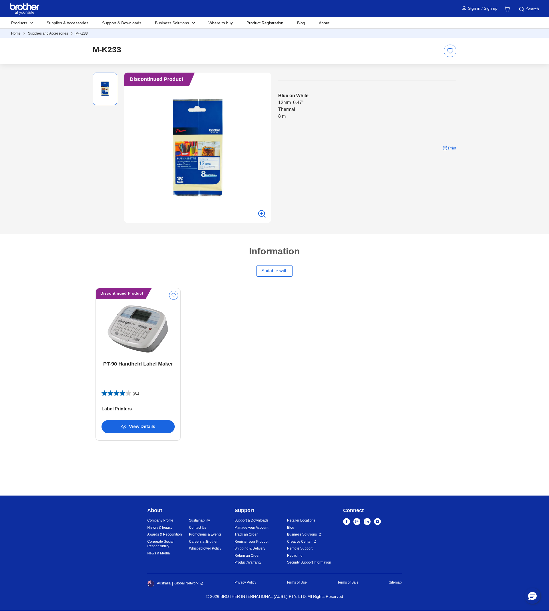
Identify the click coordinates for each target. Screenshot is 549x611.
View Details (142, 426)
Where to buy (220, 23)
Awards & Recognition (164, 534)
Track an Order (246, 534)
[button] (532, 596)
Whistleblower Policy (205, 548)
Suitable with (274, 270)
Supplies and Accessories (48, 33)
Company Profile (160, 520)
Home (16, 33)
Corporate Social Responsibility (160, 544)
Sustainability (199, 520)
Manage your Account (251, 528)
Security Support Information (309, 562)
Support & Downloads (121, 23)
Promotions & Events (205, 534)
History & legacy (159, 528)
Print (452, 148)
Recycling (295, 556)
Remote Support (300, 548)
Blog (301, 23)
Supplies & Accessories (67, 23)
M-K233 (81, 33)
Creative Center (299, 542)
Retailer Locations (301, 520)
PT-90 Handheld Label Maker (138, 364)
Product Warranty (247, 562)
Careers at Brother (203, 542)
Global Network (186, 583)
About (324, 23)
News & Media (158, 553)
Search (532, 9)
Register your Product (251, 542)
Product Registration (264, 23)
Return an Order (247, 556)
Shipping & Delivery (249, 548)
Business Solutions (302, 534)
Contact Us (197, 528)
